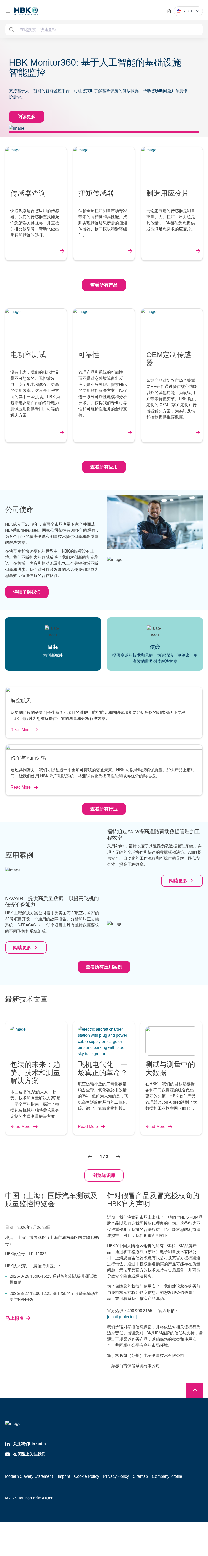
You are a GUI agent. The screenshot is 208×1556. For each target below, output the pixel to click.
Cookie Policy (86, 1476)
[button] (90, 1156)
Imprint (64, 1476)
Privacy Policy (116, 1476)
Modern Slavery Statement (29, 1476)
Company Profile (167, 1476)
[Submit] (11, 29)
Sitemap (140, 1476)
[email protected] (122, 1317)
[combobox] (104, 29)
